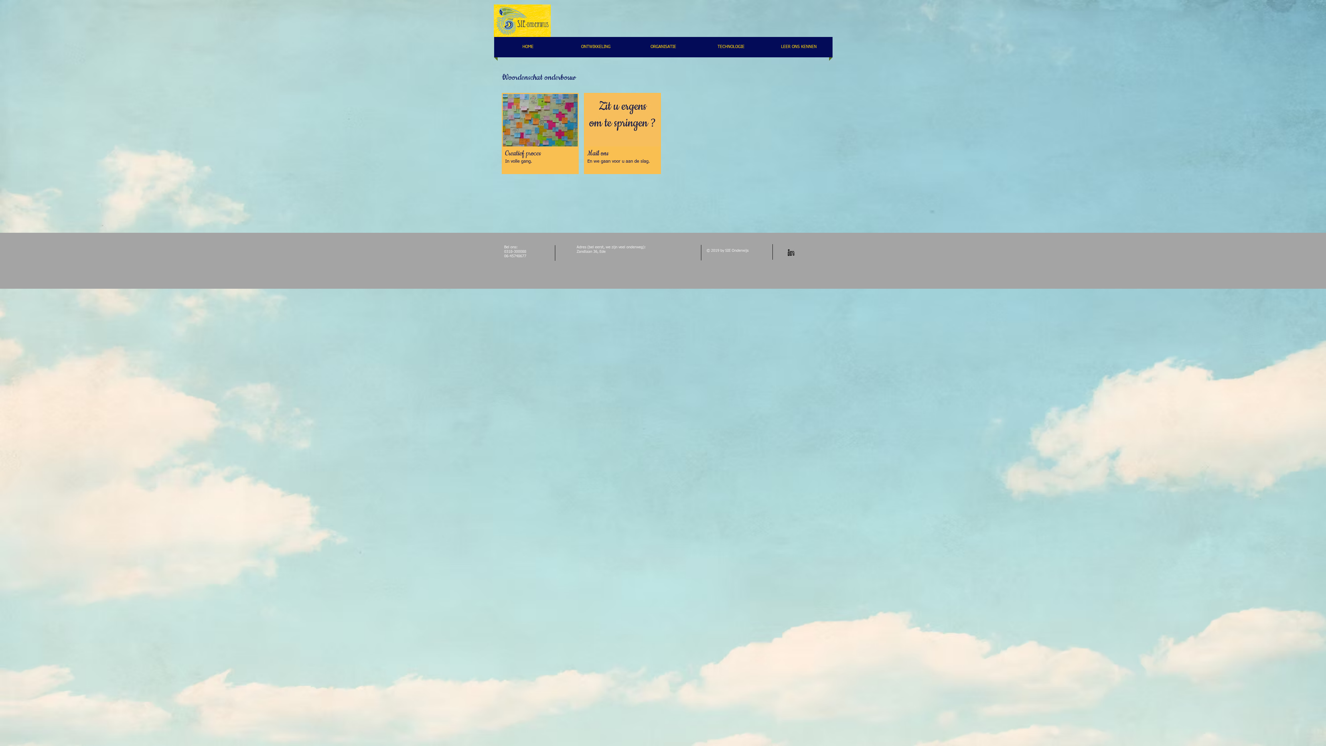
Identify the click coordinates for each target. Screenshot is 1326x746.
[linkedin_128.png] (791, 252)
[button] (540, 133)
